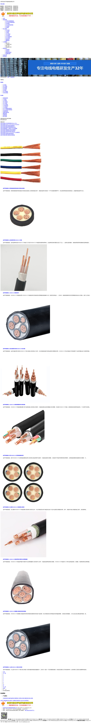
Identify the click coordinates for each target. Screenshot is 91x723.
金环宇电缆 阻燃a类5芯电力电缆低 (8, 129)
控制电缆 (7, 39)
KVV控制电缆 (8, 36)
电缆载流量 (7, 53)
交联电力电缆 (22, 698)
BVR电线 (7, 23)
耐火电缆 (5, 116)
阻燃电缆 (5, 114)
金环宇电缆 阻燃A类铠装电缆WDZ (8, 127)
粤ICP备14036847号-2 (29, 710)
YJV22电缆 (7, 34)
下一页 (4, 686)
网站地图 (2, 3)
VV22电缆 (7, 35)
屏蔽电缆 (7, 40)
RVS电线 (7, 26)
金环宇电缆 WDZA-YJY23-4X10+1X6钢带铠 (10, 132)
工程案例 (5, 41)
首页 (4, 18)
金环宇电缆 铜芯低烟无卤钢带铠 (7, 125)
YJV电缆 (7, 31)
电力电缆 (5, 28)
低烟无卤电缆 (6, 112)
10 (3, 684)
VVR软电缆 (5, 105)
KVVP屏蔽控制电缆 (7, 108)
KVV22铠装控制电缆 (7, 109)
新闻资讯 (5, 48)
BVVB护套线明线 (9, 24)
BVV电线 (5, 86)
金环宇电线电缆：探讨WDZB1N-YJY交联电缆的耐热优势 (13, 455)
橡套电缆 (5, 113)
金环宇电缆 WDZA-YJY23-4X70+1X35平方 (9, 124)
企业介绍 (5, 54)
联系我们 (5, 56)
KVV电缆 (5, 103)
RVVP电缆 (7, 37)
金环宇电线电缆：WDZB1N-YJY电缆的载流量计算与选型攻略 (14, 404)
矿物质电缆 (5, 111)
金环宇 (1, 700)
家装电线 (5, 19)
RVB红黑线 (5, 92)
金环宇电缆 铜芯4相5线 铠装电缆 (7, 135)
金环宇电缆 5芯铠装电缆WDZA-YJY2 (8, 123)
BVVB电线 (5, 91)
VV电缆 (7, 32)
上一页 (4, 673)
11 (3, 685)
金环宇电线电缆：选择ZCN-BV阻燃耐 (8, 128)
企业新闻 (7, 49)
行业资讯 (7, 50)
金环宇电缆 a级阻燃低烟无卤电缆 (7, 131)
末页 (4, 688)
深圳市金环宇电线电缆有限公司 (10, 707)
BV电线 (4, 84)
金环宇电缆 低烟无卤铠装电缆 (7, 133)
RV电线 (7, 27)
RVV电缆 (7, 30)
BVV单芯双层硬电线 (10, 22)
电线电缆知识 (8, 52)
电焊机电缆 (5, 97)
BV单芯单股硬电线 (9, 20)
